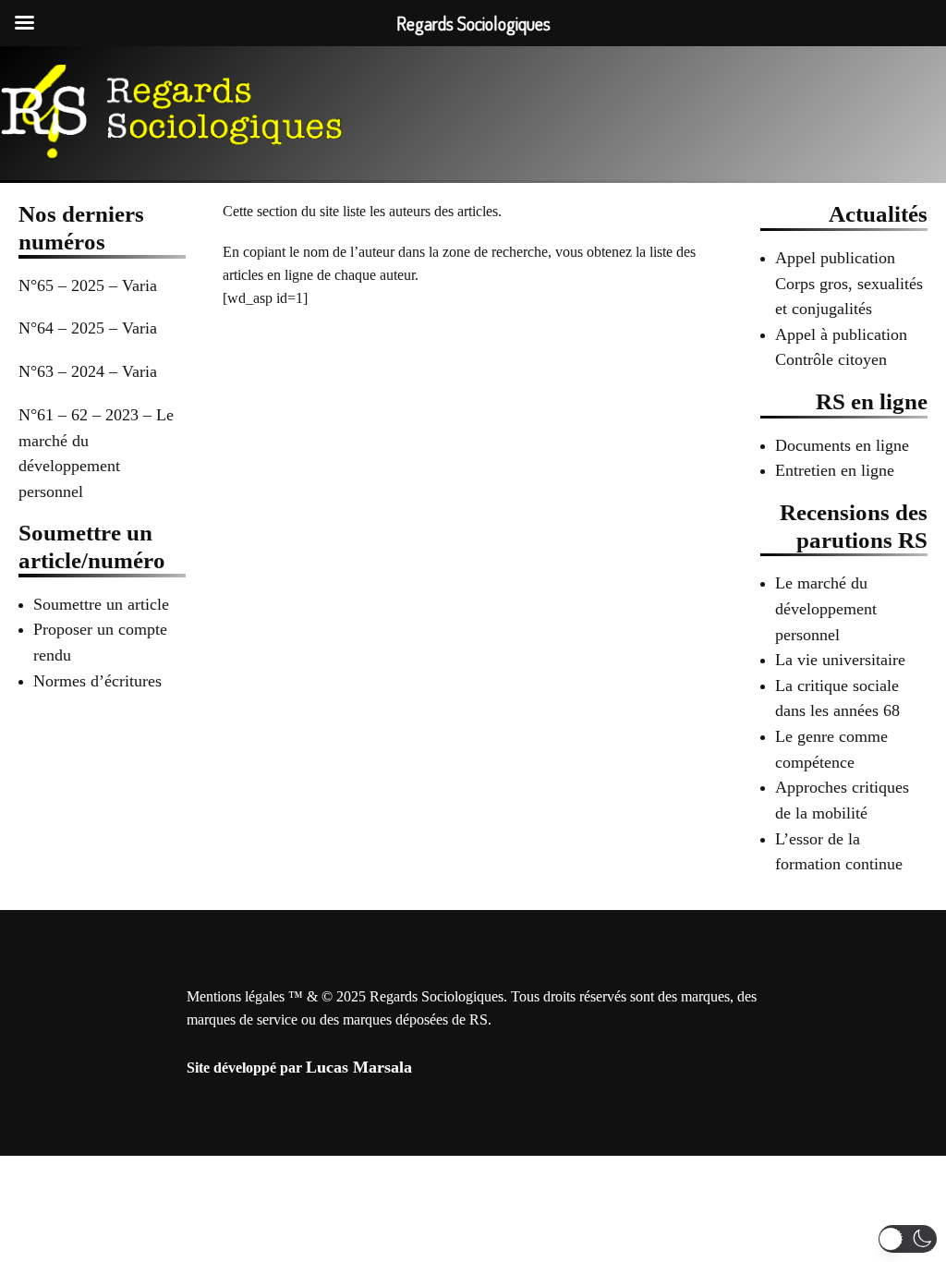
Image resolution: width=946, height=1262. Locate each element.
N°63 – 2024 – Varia (87, 371)
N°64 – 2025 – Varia (87, 328)
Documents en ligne (842, 445)
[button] (908, 1239)
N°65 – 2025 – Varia (87, 285)
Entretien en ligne (834, 470)
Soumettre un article (101, 604)
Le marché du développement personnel (826, 608)
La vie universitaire (840, 659)
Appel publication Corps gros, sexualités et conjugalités (849, 283)
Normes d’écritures (97, 681)
